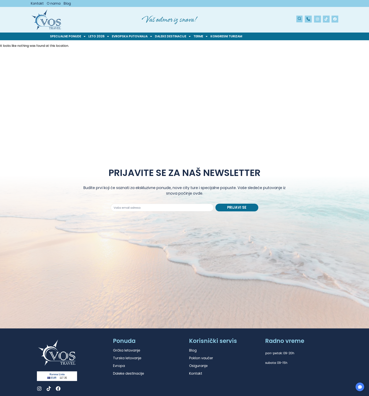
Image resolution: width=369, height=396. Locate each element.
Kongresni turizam (226, 36)
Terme (198, 36)
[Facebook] (335, 19)
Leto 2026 (96, 36)
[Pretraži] (299, 19)
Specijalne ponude (65, 36)
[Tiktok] (326, 19)
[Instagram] (317, 19)
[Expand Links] (360, 387)
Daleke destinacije (170, 36)
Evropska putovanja (130, 36)
